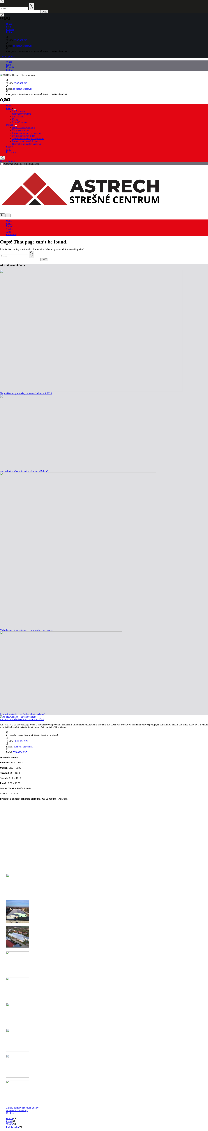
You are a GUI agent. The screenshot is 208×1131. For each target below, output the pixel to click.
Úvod (9, 105)
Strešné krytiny (19, 111)
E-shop (9, 70)
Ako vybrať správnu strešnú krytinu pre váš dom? (24, 471)
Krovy (15, 119)
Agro (8, 149)
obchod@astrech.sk (22, 88)
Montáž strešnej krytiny (23, 127)
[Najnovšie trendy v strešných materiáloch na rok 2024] (91, 390)
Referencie (11, 152)
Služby (9, 146)
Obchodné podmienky (17, 1110)
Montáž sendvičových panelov (27, 141)
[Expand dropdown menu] (14, 109)
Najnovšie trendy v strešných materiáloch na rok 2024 (26, 393)
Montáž (9, 124)
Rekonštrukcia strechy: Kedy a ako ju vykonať (22, 714)
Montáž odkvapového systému (27, 133)
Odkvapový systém (21, 114)
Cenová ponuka (7, 161)
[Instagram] (5, 100)
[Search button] (31, 254)
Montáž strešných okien (23, 135)
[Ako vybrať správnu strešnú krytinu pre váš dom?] (56, 468)
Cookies (10, 1113)
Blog (8, 64)
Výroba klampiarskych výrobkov (28, 138)
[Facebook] (2, 100)
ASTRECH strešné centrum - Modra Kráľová (22, 719)
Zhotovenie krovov (21, 130)
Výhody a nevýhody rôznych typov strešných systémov (26, 630)
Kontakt (10, 67)
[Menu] (8, 215)
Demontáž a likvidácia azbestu (26, 144)
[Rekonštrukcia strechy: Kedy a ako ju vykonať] (61, 711)
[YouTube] (8, 100)
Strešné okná (18, 116)
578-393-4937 (20, 752)
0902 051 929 (20, 83)
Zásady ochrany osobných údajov (22, 1107)
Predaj (9, 108)
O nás (9, 61)
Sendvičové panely (21, 122)
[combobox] (14, 256)
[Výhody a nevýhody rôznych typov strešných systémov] (78, 627)
